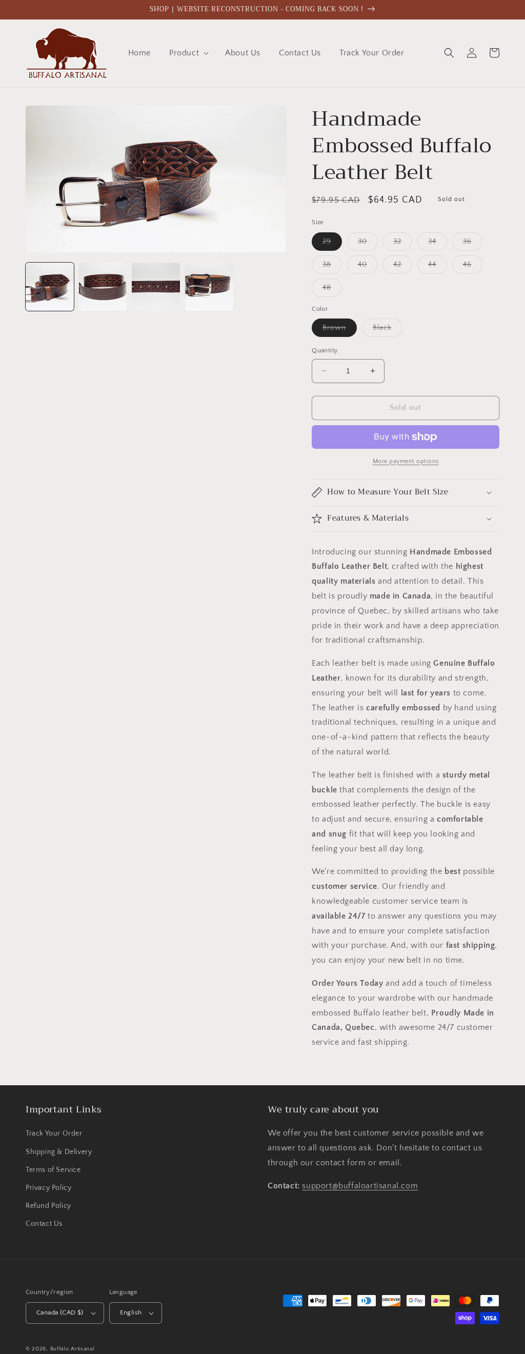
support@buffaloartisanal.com (360, 1185)
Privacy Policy (48, 1188)
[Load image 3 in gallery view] (156, 287)
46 (472, 267)
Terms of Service (53, 1170)
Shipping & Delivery (59, 1152)
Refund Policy (48, 1206)
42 (402, 267)
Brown (339, 330)
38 (332, 267)
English (131, 1312)
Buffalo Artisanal (72, 1349)
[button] (188, 53)
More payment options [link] (406, 461)
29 (332, 244)
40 (368, 267)
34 (437, 244)
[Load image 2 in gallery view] (103, 287)
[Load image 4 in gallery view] (209, 287)
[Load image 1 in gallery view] (50, 287)
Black (387, 330)
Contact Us (44, 1224)
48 (332, 290)
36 (472, 244)
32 (402, 244)
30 (368, 244)
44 (437, 267)
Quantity (325, 350)
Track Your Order (54, 1133)
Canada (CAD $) (60, 1312)
